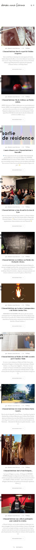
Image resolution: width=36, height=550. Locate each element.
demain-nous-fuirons (14, 48)
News (28, 48)
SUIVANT (19, 547)
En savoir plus (17, 69)
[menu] (33, 5)
